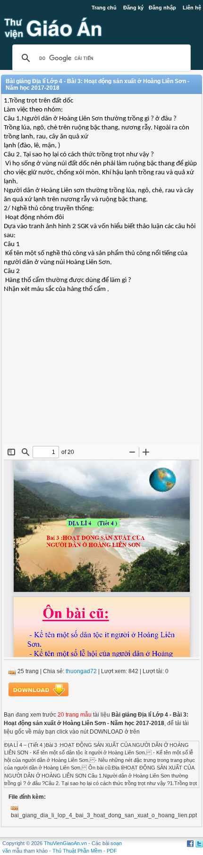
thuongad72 (81, 671)
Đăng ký (133, 7)
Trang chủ (104, 7)
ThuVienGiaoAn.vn (65, 843)
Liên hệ (192, 7)
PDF (112, 851)
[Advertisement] (101, 376)
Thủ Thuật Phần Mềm (77, 851)
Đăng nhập (162, 7)
